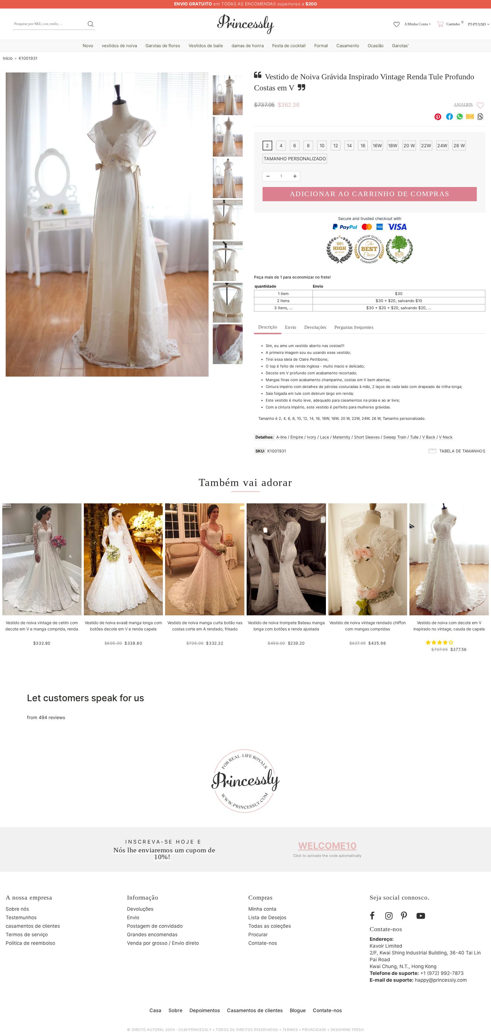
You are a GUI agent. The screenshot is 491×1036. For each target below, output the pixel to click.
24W (442, 145)
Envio (290, 327)
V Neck (446, 437)
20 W (409, 145)
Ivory (311, 437)
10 (322, 145)
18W (392, 145)
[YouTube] (422, 916)
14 (349, 145)
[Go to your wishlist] (396, 21)
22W (426, 145)
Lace (324, 437)
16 (363, 145)
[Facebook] (375, 916)
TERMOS (290, 1029)
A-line (281, 437)
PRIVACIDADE (314, 1029)
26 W (459, 145)
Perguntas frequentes (353, 327)
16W (377, 145)
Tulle (414, 437)
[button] (440, 642)
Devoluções (315, 327)
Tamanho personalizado (295, 158)
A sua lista (463, 105)
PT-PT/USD (477, 24)
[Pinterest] (406, 916)
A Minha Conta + (417, 24)
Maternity (341, 437)
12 (335, 145)
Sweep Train (394, 437)
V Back (428, 437)
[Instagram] (391, 916)
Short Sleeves (367, 437)
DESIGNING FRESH (347, 1029)
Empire (296, 437)
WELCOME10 (327, 845)
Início (8, 58)
